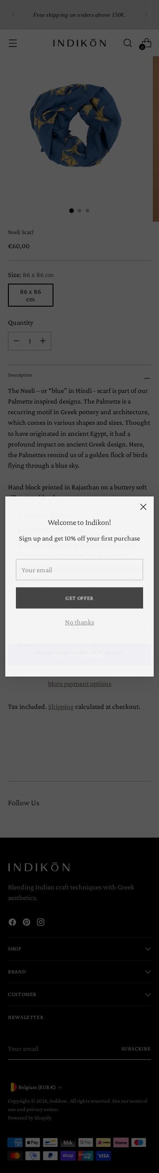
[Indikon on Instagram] (93, 662)
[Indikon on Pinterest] (79, 662)
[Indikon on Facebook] (65, 662)
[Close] (143, 507)
